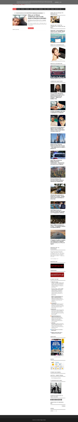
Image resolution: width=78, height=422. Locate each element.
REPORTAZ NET (19, 4)
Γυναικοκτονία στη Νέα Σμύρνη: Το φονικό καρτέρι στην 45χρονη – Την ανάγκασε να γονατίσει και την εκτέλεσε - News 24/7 (56, 290)
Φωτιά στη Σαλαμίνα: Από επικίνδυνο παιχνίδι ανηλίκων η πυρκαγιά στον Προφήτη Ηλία (57, 180)
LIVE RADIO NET (54, 303)
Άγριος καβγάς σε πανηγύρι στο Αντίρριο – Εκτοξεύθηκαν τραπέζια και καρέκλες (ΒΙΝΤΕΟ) (58, 226)
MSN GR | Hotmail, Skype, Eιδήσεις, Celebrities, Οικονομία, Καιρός (56, 333)
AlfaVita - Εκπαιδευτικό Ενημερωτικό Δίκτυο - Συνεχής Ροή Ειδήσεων (57, 296)
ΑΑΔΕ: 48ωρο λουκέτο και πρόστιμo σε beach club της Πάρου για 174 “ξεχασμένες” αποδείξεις (58, 211)
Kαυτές (29, 21)
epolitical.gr (53, 322)
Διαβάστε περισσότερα (16, 29)
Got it (60, 2)
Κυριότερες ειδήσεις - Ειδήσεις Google (57, 288)
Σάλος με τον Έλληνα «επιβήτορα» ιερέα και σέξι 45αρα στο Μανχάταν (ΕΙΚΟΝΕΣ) (37, 16)
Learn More (57, 2)
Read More (31, 28)
